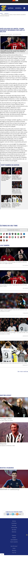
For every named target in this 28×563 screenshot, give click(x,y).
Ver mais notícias (23, 371)
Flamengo (14, 525)
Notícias (10, 8)
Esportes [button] (18, 8)
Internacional (14, 527)
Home (1, 13)
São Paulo (14, 529)
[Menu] (24, 8)
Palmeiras (14, 531)
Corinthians (14, 523)
